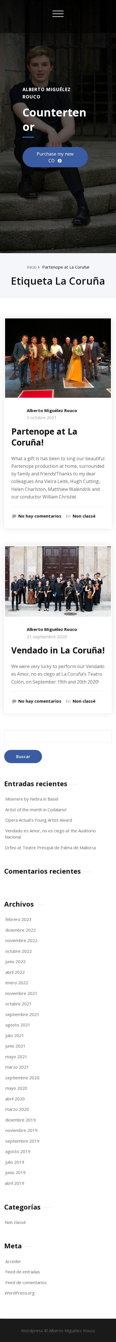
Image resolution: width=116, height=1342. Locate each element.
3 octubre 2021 (42, 417)
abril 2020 (15, 1099)
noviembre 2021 (21, 993)
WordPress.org (20, 1293)
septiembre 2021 (22, 1014)
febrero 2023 (18, 919)
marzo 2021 (17, 1067)
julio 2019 (14, 1162)
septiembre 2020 (22, 1077)
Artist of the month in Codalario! (35, 809)
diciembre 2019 (20, 1120)
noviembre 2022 (21, 940)
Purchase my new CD (55, 156)
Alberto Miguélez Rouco (52, 410)
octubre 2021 (18, 1003)
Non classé (84, 516)
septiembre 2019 (22, 1141)
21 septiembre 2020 (47, 636)
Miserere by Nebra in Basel (31, 799)
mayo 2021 (16, 1056)
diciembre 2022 (20, 930)
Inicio (32, 267)
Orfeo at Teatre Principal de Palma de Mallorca (50, 847)
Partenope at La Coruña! (65, 267)
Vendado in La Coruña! (58, 650)
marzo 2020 (17, 1109)
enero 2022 (16, 982)
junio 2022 (15, 961)
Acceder (13, 1261)
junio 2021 (15, 1046)
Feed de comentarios (26, 1282)
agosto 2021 (17, 1025)
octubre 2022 (18, 951)
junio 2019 (15, 1172)
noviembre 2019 (21, 1130)
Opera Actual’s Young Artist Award (38, 820)
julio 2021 (14, 1035)
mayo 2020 (16, 1088)
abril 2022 (15, 972)
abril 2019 (14, 1183)
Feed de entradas (22, 1271)
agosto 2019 (17, 1151)
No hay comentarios (39, 516)
